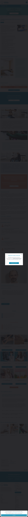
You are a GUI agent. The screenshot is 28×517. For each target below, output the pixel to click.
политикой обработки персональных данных (17, 512)
